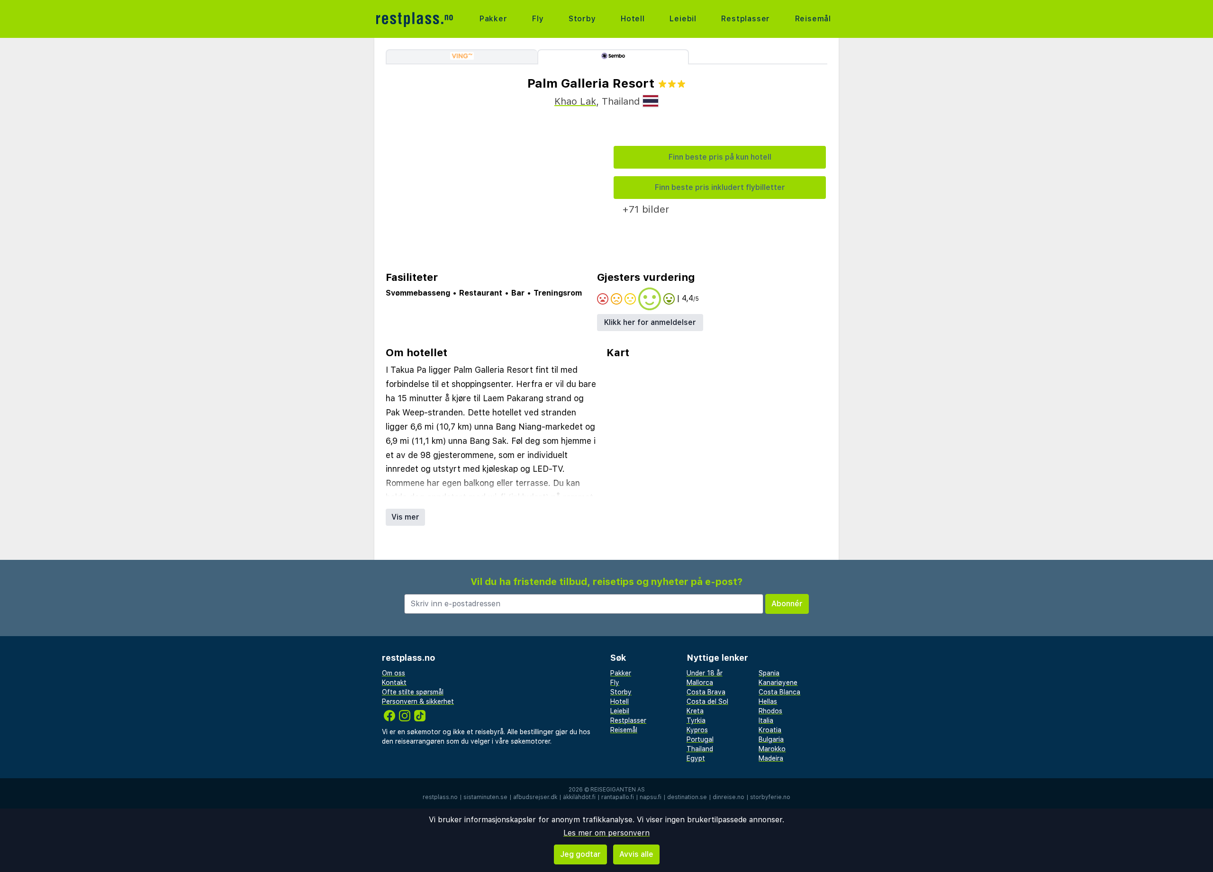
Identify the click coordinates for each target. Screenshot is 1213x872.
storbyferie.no (770, 797)
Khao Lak (575, 101)
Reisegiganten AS (617, 789)
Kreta (695, 711)
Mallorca (700, 682)
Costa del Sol (707, 701)
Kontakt (394, 682)
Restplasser (745, 18)
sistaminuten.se (485, 797)
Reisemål (813, 18)
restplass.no (440, 797)
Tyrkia (696, 720)
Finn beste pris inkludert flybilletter (720, 187)
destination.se (687, 797)
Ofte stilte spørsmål (413, 692)
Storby (582, 18)
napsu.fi (650, 797)
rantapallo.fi (617, 797)
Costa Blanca (779, 692)
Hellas (768, 701)
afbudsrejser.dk (535, 797)
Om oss (393, 673)
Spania (769, 673)
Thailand (700, 749)
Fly (537, 18)
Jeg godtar (580, 854)
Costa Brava (706, 692)
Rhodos (770, 711)
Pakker (493, 18)
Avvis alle (636, 854)
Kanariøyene (778, 682)
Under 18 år (705, 673)
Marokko (772, 749)
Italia (766, 720)
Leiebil (683, 18)
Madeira (771, 758)
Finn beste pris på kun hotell (720, 157)
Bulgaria (771, 739)
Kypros (697, 730)
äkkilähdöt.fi (579, 797)
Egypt (696, 758)
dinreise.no (728, 797)
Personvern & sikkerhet (418, 701)
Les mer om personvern (606, 832)
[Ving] (461, 56)
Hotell (633, 18)
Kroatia (770, 730)
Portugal (700, 739)
